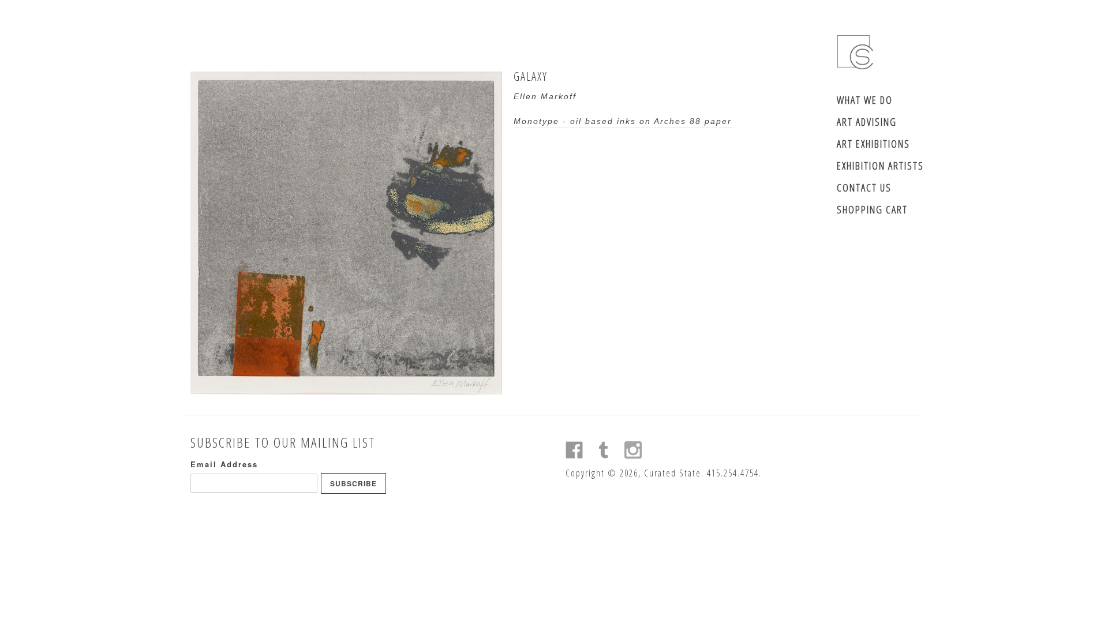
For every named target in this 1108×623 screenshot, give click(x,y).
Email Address (224, 464)
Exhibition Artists (880, 165)
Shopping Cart (872, 209)
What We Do (865, 100)
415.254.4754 (733, 473)
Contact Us (864, 187)
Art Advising (867, 122)
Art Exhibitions (873, 144)
